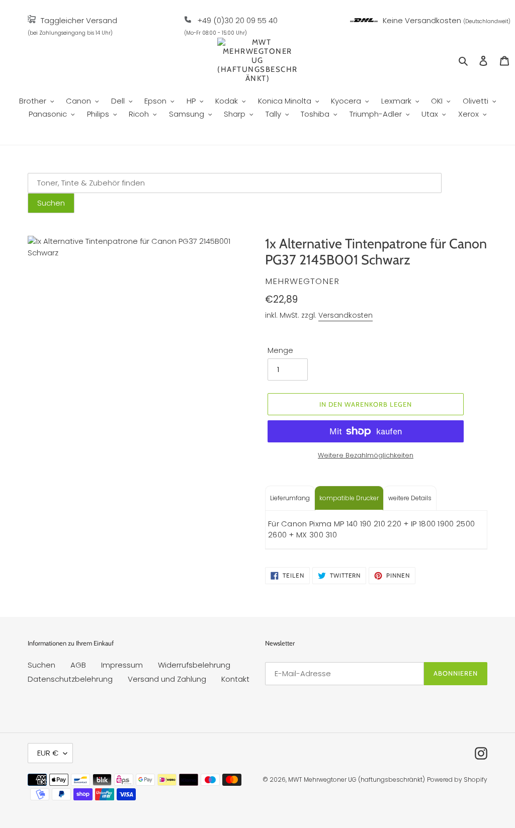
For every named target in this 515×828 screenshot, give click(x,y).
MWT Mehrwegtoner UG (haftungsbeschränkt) (356, 779)
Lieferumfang (290, 498)
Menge (280, 350)
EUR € (47, 753)
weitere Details (410, 498)
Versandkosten (345, 315)
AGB (78, 665)
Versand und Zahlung (167, 679)
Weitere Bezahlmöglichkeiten (365, 455)
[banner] (32, 20)
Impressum (122, 665)
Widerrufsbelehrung (194, 665)
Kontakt (235, 679)
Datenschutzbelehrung (70, 679)
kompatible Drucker (349, 498)
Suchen (41, 665)
